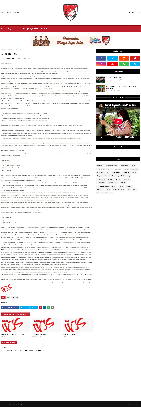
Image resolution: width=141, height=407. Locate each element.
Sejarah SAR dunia (69, 334)
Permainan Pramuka (103, 186)
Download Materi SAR (39, 334)
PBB (129, 189)
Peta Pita (123, 182)
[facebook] (130, 13)
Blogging (9, 404)
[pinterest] (139, 13)
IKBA (117, 182)
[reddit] (124, 58)
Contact (16, 12)
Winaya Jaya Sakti (9, 58)
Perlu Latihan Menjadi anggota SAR (12, 334)
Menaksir (117, 179)
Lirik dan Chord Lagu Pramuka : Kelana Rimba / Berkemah (121, 87)
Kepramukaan (124, 165)
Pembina (109, 193)
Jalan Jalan (100, 172)
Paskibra (135, 169)
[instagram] (136, 13)
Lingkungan (126, 179)
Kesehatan (126, 172)
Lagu (129, 176)
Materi (134, 172)
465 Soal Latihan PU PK (113, 78)
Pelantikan (100, 193)
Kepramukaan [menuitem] (14, 29)
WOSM (114, 186)
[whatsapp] (124, 64)
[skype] (135, 64)
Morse (123, 189)
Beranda (3, 50)
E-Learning (118, 169)
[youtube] (112, 64)
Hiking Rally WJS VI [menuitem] (30, 29)
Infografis (129, 186)
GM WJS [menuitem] (44, 29)
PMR (134, 189)
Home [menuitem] (3, 29)
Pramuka (127, 169)
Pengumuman (101, 179)
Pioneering (115, 176)
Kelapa (108, 189)
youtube (110, 182)
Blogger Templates (27, 404)
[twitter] (133, 13)
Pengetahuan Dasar (111, 165)
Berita (123, 176)
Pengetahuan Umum (103, 176)
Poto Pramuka (101, 169)
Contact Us (137, 404)
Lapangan (116, 189)
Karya (110, 179)
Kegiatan (99, 165)
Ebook (133, 165)
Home (2, 12)
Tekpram (9, 50)
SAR (8, 297)
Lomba (110, 169)
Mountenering (116, 172)
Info (108, 172)
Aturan (121, 186)
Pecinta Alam (101, 182)
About (8, 12)
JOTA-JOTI (100, 189)
